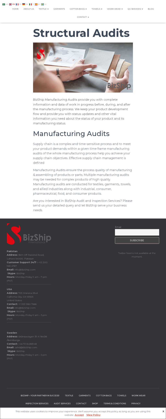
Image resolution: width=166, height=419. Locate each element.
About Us (29, 9)
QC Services (134, 9)
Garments (59, 9)
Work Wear (114, 9)
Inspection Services (37, 403)
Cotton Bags (77, 9)
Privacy (135, 403)
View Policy (93, 414)
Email (118, 227)
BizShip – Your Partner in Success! (40, 395)
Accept (79, 414)
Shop (95, 403)
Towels (96, 9)
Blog (151, 9)
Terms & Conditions (114, 403)
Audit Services (62, 403)
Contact (82, 17)
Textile (43, 9)
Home (15, 9)
